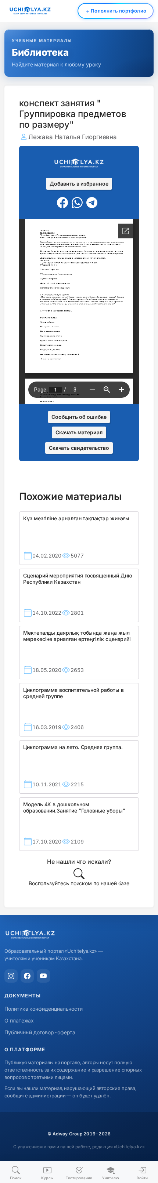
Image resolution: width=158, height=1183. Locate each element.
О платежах (19, 1020)
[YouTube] (43, 976)
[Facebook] (27, 976)
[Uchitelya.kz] (79, 935)
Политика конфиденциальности (43, 1009)
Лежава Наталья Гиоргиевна (72, 137)
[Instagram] (11, 976)
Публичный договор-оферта (39, 1032)
